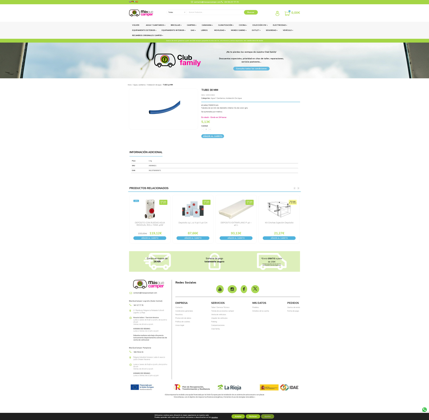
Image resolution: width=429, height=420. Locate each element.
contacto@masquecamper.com (207, 2)
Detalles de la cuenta (260, 311)
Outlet (255, 30)
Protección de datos (183, 318)
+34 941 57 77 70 (231, 2)
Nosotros (179, 314)
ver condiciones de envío (253, 40)
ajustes (214, 417)
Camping (191, 25)
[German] (132, 1)
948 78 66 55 (138, 352)
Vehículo (287, 30)
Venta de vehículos (218, 314)
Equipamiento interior (173, 30)
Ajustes (267, 416)
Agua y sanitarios (155, 25)
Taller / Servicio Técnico (220, 307)
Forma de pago (293, 311)
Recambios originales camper (147, 35)
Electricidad (279, 25)
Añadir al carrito (212, 136)
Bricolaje (175, 25)
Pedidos (255, 307)
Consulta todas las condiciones (251, 68)
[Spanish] (137, 1)
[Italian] (135, 1)
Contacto (179, 307)
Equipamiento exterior (143, 30)
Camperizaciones (218, 325)
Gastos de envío (293, 307)
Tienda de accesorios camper (222, 311)
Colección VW (259, 25)
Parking (214, 321)
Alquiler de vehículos (219, 318)
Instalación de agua (154, 85)
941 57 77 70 (138, 305)
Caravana (207, 25)
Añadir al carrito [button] (149, 238)
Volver (135, 25)
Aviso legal (179, 325)
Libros (204, 30)
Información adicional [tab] (145, 152)
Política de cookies (182, 321)
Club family (215, 329)
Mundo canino (238, 30)
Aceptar (238, 416)
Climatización (225, 25)
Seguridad (271, 30)
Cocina (242, 25)
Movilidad (219, 30)
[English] (130, 1)
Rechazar (253, 416)
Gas (193, 30)
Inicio (130, 85)
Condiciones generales (184, 311)
